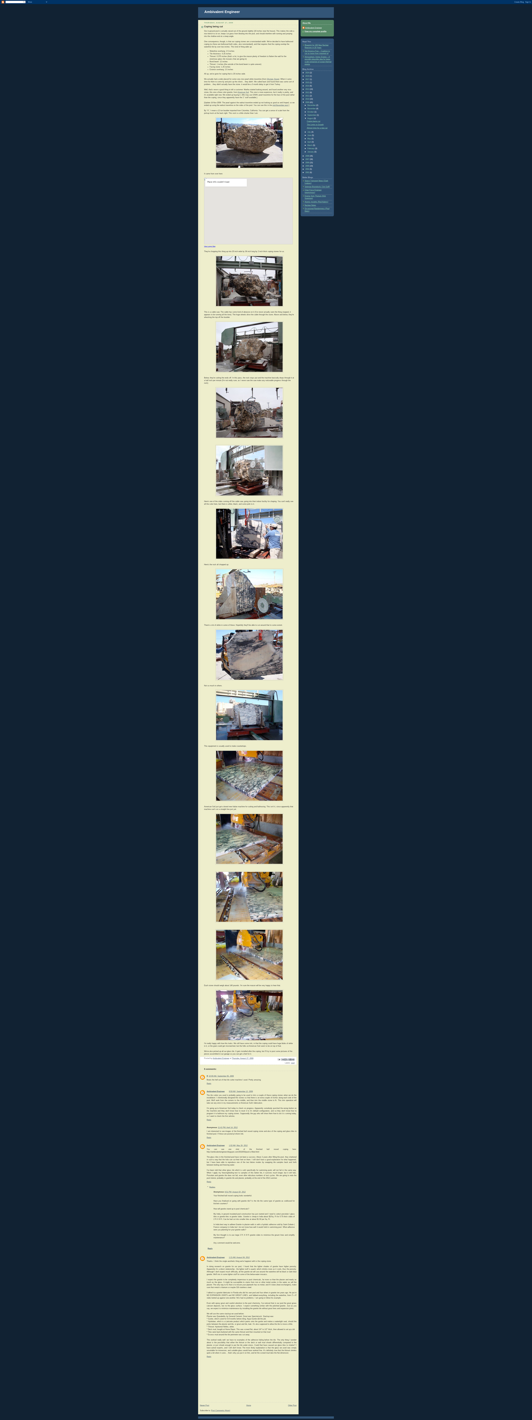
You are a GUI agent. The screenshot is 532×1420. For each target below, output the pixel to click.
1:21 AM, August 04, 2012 (239, 1257)
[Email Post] (278, 1059)
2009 (307, 102)
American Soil (243, 92)
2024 (307, 73)
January (310, 152)
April (309, 142)
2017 (307, 79)
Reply (209, 1084)
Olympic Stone (273, 79)
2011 (307, 96)
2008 (307, 156)
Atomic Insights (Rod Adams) (316, 202)
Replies (212, 1187)
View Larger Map (209, 246)
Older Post (292, 1405)
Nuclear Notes (310, 205)
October (310, 112)
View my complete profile (315, 31)
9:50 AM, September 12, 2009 (241, 1091)
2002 (307, 172)
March (310, 145)
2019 (307, 76)
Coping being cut (313, 121)
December (311, 105)
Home (248, 1405)
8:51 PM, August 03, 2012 (235, 1192)
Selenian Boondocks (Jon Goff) (317, 187)
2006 (307, 163)
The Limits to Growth (315, 125)
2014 (307, 86)
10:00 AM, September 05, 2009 (221, 1076)
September (312, 115)
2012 (307, 93)
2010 (307, 99)
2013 (307, 89)
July (309, 132)
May (309, 139)
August (310, 118)
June (309, 135)
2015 (307, 83)
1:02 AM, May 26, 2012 (238, 1146)
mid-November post (280, 105)
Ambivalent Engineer (222, 12)
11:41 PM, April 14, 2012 (228, 1127)
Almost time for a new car (317, 128)
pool (293, 1063)
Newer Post (204, 1405)
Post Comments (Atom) (220, 1411)
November (311, 109)
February (311, 148)
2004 (307, 169)
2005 (307, 166)
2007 (307, 159)
